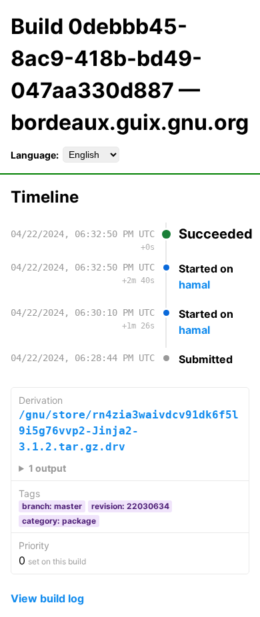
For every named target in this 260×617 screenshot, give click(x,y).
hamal (194, 284)
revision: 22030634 (130, 506)
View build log (47, 598)
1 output (47, 468)
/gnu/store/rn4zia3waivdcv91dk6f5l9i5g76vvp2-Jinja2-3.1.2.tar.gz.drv (129, 430)
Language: (35, 155)
